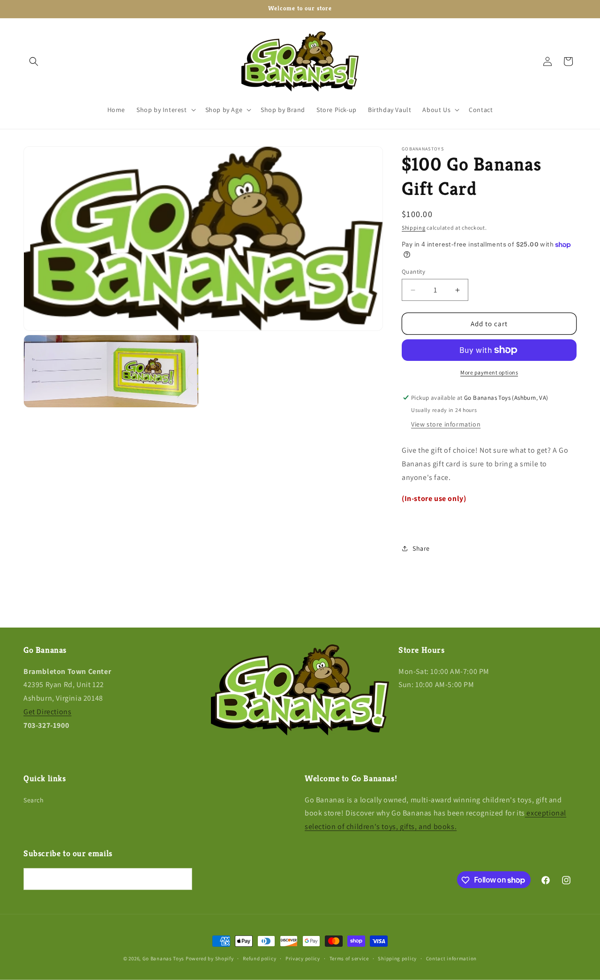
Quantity (413, 272)
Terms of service (349, 958)
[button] (33, 61)
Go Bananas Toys (163, 958)
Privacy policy (302, 958)
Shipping (414, 227)
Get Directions (47, 712)
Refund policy (259, 958)
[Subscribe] (181, 879)
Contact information (451, 958)
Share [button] (421, 548)
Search (33, 800)
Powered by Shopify (210, 958)
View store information (445, 424)
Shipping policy (397, 958)
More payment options (489, 372)
